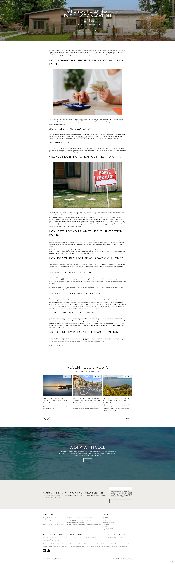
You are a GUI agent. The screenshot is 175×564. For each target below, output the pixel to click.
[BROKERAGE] (123, 534)
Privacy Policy (122, 496)
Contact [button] (87, 460)
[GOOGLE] (115, 534)
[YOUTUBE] (130, 534)
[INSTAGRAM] (108, 534)
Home (44, 534)
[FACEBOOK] (112, 534)
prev (44, 418)
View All (127, 418)
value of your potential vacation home (85, 138)
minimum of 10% (82, 136)
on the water (89, 320)
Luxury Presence (56, 559)
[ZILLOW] (119, 534)
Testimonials (71, 534)
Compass (64, 543)
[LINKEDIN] (127, 534)
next (48, 418)
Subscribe (120, 501)
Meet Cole (52, 534)
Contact (80, 534)
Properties (61, 534)
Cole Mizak (92, 54)
